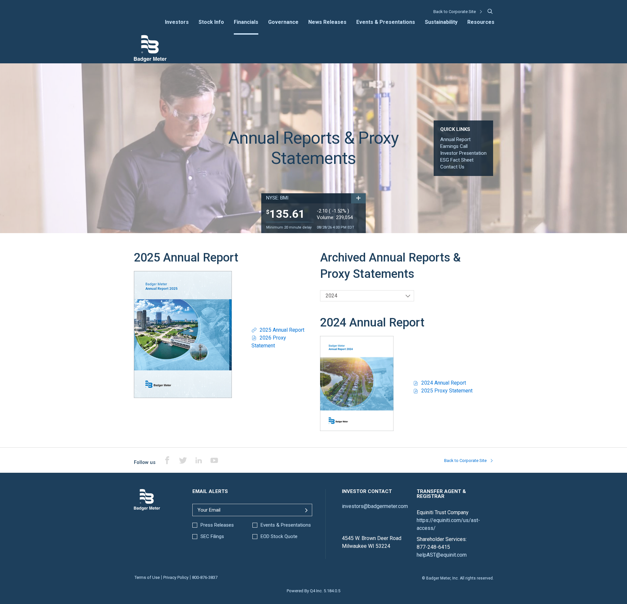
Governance (283, 22)
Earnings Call (454, 146)
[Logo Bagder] (150, 60)
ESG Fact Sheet (457, 160)
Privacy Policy (175, 577)
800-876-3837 (204, 577)
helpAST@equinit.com (442, 555)
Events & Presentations (385, 22)
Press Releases (217, 525)
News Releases (327, 22)
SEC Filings (212, 536)
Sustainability (441, 22)
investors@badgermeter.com (375, 506)
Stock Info (211, 22)
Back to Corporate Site (454, 11)
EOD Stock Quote (279, 536)
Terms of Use (147, 577)
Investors (177, 22)
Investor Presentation (463, 153)
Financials (246, 22)
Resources (480, 22)
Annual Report (455, 139)
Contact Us (452, 167)
